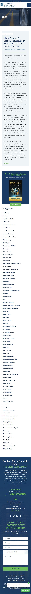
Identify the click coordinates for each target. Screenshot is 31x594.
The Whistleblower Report (10, 428)
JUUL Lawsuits (7, 335)
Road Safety (6, 404)
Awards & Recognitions (9, 237)
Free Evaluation (15, 568)
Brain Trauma (7, 251)
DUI (4, 299)
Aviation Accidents (8, 234)
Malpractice (6, 347)
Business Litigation (8, 254)
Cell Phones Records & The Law (11, 263)
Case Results (6, 260)
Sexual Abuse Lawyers (9, 410)
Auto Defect (6, 228)
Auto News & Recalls (9, 231)
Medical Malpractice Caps (10, 359)
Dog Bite (5, 293)
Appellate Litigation (8, 219)
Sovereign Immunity (8, 419)
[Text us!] (25, 591)
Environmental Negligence (10, 308)
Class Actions (7, 266)
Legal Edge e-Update (9, 338)
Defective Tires (7, 287)
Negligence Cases (8, 365)
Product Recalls (7, 395)
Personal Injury (7, 383)
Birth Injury (6, 242)
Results (5, 398)
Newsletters (6, 371)
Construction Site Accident (10, 269)
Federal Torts (7, 314)
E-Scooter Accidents (8, 302)
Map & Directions (15, 510)
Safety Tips (6, 407)
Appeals (5, 216)
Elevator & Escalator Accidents (11, 305)
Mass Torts (6, 353)
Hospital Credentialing (9, 326)
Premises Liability (8, 386)
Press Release (7, 389)
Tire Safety (6, 431)
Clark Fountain (21, 49)
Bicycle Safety (7, 240)
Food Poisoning (7, 320)
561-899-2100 (17, 494)
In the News (6, 329)
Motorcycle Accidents (9, 362)
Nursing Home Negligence (10, 374)
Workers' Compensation (10, 446)
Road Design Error (8, 401)
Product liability (7, 392)
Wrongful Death (7, 449)
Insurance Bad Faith (8, 332)
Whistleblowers (7, 443)
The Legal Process (8, 422)
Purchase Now (15, 204)
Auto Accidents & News (9, 225)
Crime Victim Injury (8, 275)
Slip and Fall (6, 413)
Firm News (6, 317)
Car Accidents (7, 257)
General (5, 323)
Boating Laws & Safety (9, 246)
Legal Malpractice (8, 344)
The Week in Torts (8, 425)
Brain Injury (6, 249)
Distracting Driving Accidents (11, 290)
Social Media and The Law (10, 416)
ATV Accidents (7, 222)
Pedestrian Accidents (9, 380)
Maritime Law (7, 350)
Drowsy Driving (7, 296)
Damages (6, 281)
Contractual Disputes (9, 272)
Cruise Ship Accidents (9, 278)
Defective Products (8, 284)
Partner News (7, 377)
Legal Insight (6, 341)
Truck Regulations (8, 437)
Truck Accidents (7, 434)
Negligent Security (8, 368)
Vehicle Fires (6, 440)
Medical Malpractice (8, 356)
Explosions (6, 311)
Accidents (6, 213)
